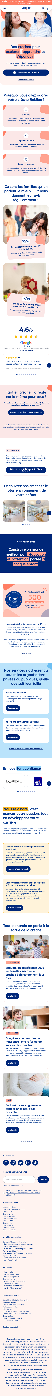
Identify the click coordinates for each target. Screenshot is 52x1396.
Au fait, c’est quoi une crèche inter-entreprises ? (26, 749)
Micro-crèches (8, 1272)
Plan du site (7, 1309)
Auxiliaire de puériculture (12, 1246)
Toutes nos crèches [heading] (11, 1327)
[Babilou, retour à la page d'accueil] (26, 8)
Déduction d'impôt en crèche (14, 1281)
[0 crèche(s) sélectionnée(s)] (42, 8)
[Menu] (4, 8)
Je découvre (13, 708)
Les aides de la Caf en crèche (13, 1286)
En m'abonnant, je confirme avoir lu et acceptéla (23, 1193)
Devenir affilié (8, 1316)
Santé (9, 1100)
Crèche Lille (7, 1212)
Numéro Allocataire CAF (12, 1288)
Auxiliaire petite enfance (12, 1251)
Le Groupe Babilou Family (13, 1318)
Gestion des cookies (10, 1320)
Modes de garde (12, 1033)
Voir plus (37, 364)
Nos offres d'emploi (10, 1260)
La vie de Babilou (13, 962)
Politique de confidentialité (13, 1305)
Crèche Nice (7, 1223)
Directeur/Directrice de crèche (14, 1242)
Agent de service (9, 1255)
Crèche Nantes (8, 1221)
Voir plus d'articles (26, 1141)
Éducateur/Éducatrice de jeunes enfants (18, 1249)
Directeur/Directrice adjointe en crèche (18, 1244)
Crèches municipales (11, 1274)
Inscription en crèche (11, 1283)
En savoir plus (26, 653)
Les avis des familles (26, 350)
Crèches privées (9, 1279)
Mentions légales (9, 1302)
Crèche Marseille (9, 1216)
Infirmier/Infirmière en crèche (14, 1258)
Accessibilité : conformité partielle (16, 1311)
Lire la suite (12, 996)
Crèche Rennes (9, 1228)
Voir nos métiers (14, 907)
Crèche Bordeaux (9, 1207)
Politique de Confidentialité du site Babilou (23, 1193)
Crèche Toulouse (9, 1230)
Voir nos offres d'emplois (18, 869)
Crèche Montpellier (10, 1218)
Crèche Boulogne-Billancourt (14, 1209)
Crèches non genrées (11, 1277)
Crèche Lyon (8, 1214)
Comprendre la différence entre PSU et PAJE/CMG (26, 470)
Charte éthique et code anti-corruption (18, 1314)
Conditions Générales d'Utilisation (16, 1300)
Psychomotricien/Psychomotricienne (17, 1253)
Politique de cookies (10, 1307)
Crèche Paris (8, 1225)
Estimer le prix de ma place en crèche (26, 412)
